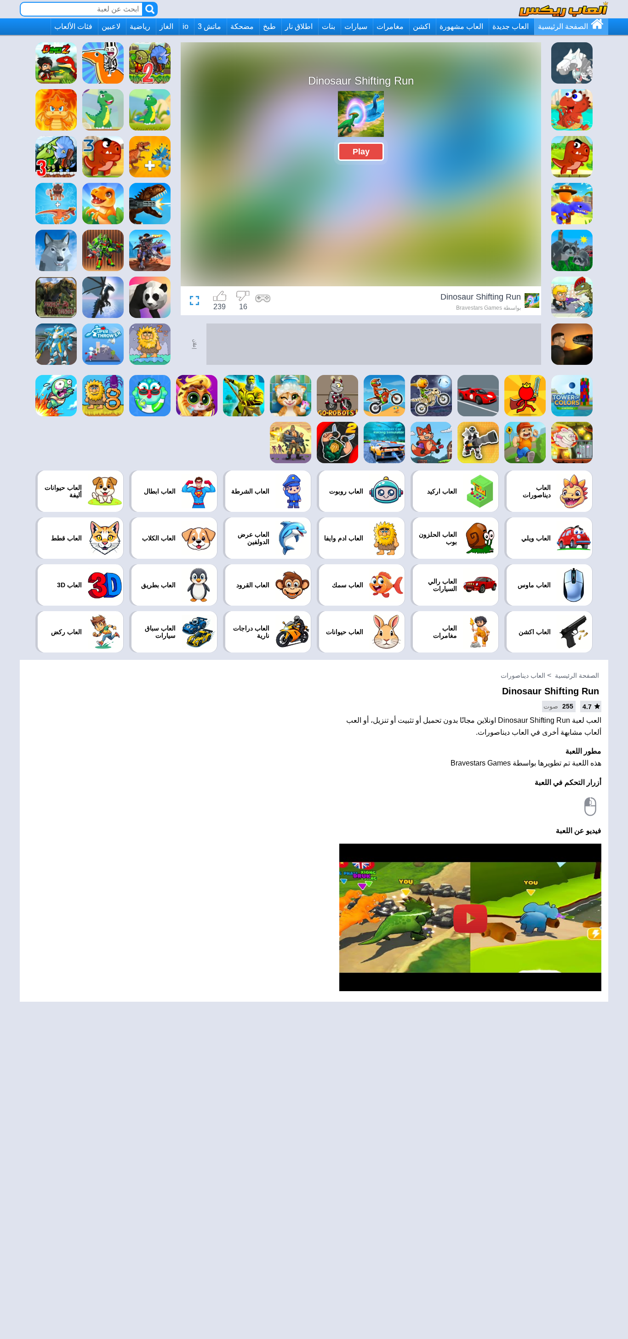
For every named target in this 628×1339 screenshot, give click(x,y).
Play (361, 151)
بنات (328, 26)
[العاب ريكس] (563, 9)
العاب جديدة (510, 26)
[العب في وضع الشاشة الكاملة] (197, 302)
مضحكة (242, 26)
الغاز (166, 26)
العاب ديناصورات (523, 675)
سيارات (355, 26)
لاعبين (111, 26)
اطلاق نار (299, 26)
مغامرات (390, 26)
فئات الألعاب (73, 26)
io (185, 26)
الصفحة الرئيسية (563, 26)
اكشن (421, 26)
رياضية (140, 26)
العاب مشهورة (461, 26)
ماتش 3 (209, 26)
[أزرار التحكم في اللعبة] (263, 302)
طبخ (269, 26)
